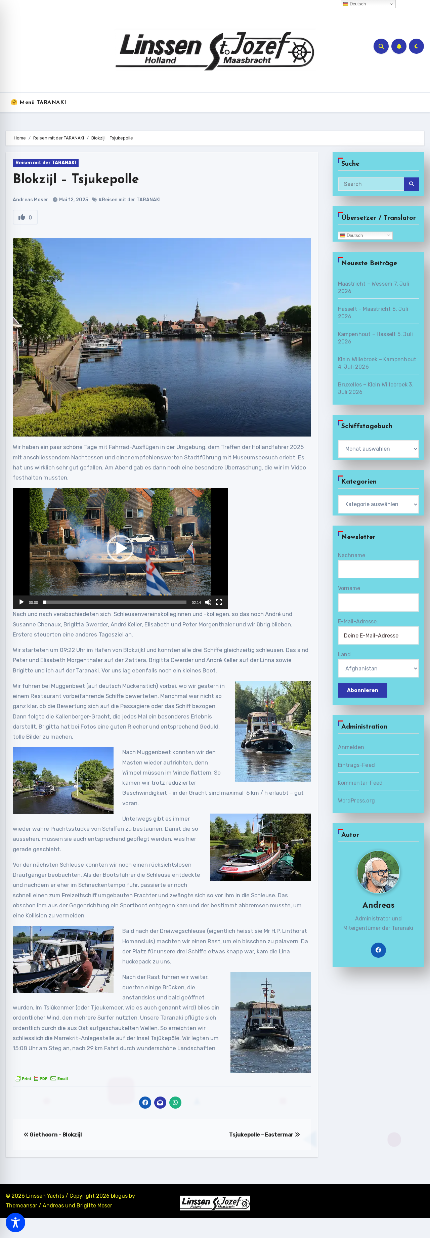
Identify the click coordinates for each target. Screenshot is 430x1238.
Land (344, 654)
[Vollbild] (219, 602)
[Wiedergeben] (21, 602)
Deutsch (354, 235)
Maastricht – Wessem (365, 284)
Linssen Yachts (45, 1196)
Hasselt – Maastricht (364, 309)
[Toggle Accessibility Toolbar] (15, 1222)
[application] (120, 548)
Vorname (349, 588)
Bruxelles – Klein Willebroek (373, 384)
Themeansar (21, 1205)
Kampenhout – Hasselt (367, 334)
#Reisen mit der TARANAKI (129, 200)
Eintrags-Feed (356, 765)
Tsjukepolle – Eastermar (261, 1134)
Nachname (351, 555)
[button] (120, 548)
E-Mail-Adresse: (358, 621)
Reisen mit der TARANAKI (45, 163)
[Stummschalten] (208, 602)
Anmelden (351, 747)
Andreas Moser (30, 200)
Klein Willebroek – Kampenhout (377, 359)
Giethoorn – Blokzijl (55, 1134)
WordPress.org (356, 800)
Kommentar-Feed (360, 783)
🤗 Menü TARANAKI (39, 102)
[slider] (114, 602)
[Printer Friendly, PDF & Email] (41, 1078)
